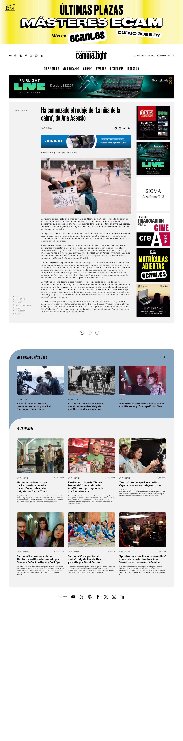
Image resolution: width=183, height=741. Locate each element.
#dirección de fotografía (19, 300)
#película (17, 308)
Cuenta (163, 55)
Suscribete (141, 55)
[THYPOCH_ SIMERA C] (153, 300)
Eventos (101, 68)
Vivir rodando (71, 68)
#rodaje (16, 314)
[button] (164, 357)
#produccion (19, 311)
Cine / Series (51, 68)
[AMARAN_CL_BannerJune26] (86, 141)
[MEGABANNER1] (91, 22)
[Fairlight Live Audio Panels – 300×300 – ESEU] (153, 158)
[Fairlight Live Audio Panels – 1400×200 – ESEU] (91, 86)
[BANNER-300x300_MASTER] (153, 123)
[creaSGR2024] (153, 229)
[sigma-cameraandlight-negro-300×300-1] (153, 194)
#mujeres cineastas (22, 305)
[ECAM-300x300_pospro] (153, 265)
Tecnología (117, 68)
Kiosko (153, 55)
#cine (15, 296)
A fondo (87, 68)
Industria (133, 68)
